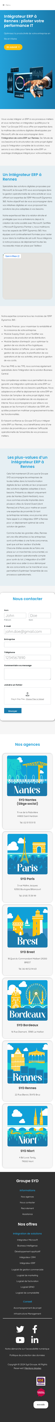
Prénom (7, 620)
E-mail (7, 626)
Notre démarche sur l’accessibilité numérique (27, 1348)
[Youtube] (20, 1340)
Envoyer (12, 711)
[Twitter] (20, 1329)
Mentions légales (33, 1368)
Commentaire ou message (18, 665)
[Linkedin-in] (35, 1340)
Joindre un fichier (13, 685)
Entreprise (9, 639)
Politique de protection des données (27, 1355)
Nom (31, 620)
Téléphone (9, 652)
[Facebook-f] (35, 1329)
